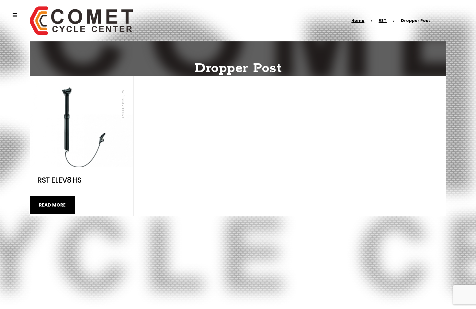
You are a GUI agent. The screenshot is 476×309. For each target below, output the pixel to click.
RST (383, 20)
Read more (52, 205)
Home (357, 20)
